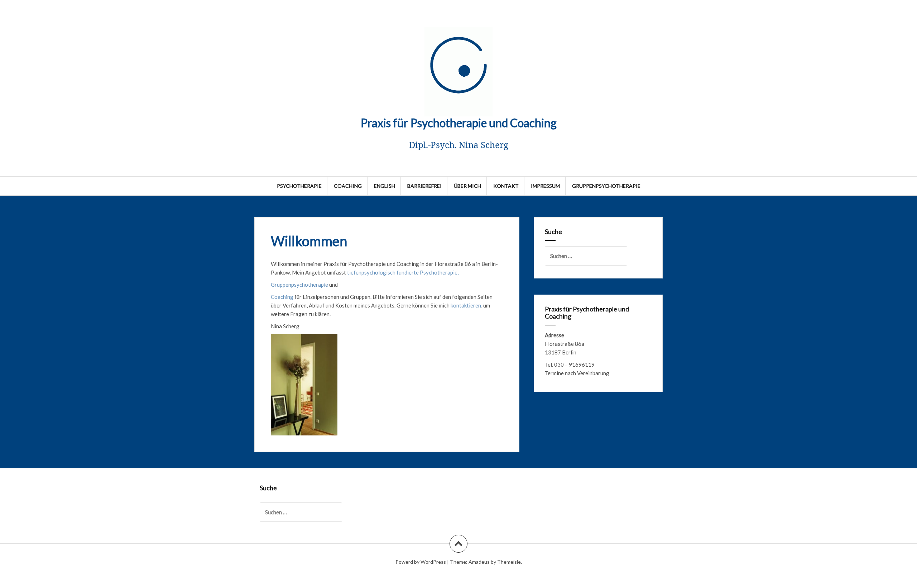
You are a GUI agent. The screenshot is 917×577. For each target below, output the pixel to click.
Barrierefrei (424, 186)
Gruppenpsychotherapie (606, 186)
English (384, 186)
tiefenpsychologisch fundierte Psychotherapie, (402, 272)
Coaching (348, 186)
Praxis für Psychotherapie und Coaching (459, 123)
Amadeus (479, 562)
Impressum (545, 186)
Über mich (467, 186)
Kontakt (506, 186)
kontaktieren (466, 305)
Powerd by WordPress (420, 562)
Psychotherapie (299, 186)
